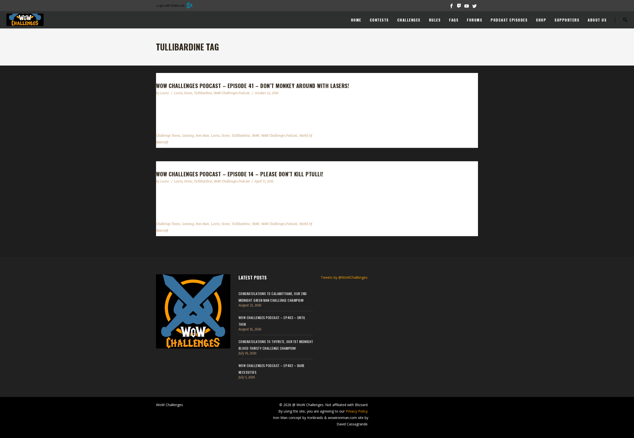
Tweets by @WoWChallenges (344, 277)
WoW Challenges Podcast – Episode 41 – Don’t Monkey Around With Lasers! (252, 86)
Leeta (164, 93)
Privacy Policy (357, 411)
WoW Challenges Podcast (232, 93)
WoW (255, 136)
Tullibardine (203, 93)
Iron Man (202, 136)
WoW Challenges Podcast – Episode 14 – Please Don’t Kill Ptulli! (239, 174)
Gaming (188, 136)
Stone (188, 93)
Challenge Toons (168, 136)
